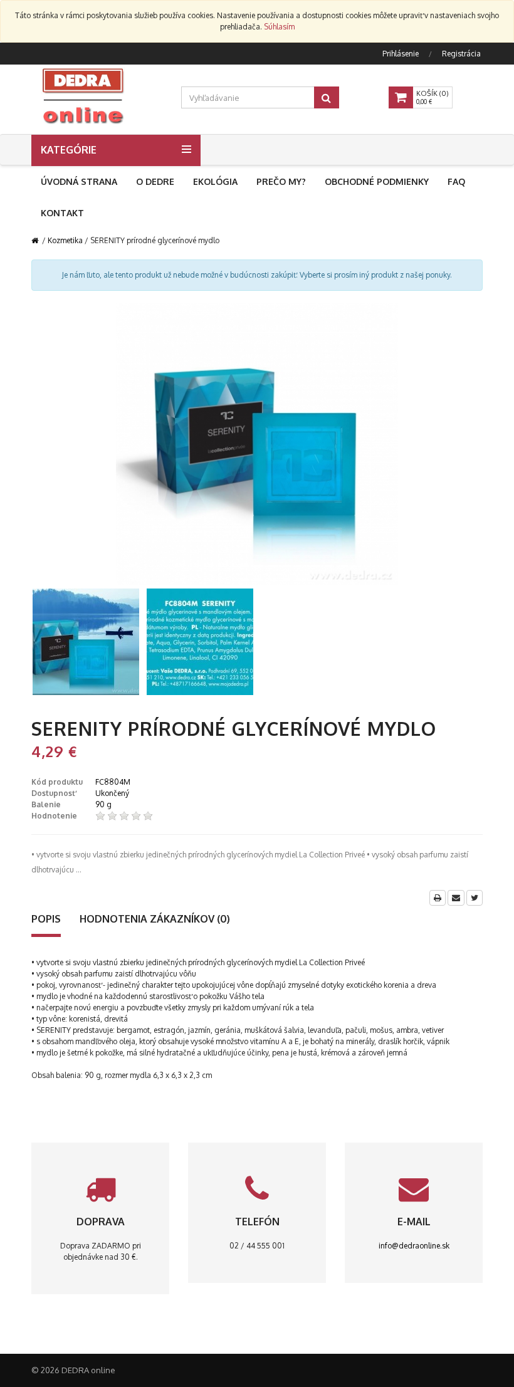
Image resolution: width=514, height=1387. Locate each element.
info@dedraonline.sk (414, 1245)
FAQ (456, 181)
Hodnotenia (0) (155, 919)
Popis (46, 919)
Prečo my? (281, 181)
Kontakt (62, 212)
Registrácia (461, 53)
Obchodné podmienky (377, 181)
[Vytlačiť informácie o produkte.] (437, 898)
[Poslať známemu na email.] (456, 898)
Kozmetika (65, 240)
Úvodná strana (79, 181)
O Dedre (155, 181)
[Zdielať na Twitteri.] (474, 898)
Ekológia (215, 181)
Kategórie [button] (69, 150)
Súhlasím (279, 26)
